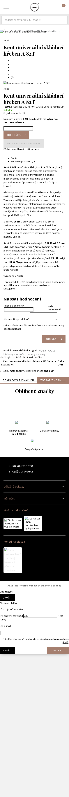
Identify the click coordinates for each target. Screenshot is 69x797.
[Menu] (6, 7)
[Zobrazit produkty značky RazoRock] (34, 701)
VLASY (17, 31)
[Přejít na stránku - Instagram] (63, 469)
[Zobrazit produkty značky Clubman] (34, 452)
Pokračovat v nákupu (18, 380)
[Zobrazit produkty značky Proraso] (34, 687)
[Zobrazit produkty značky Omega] (34, 672)
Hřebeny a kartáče (47, 31)
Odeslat (55, 650)
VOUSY (29, 31)
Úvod (6, 31)
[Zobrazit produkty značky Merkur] (34, 584)
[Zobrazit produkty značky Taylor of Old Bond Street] (34, 775)
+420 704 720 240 (21, 466)
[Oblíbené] (51, 7)
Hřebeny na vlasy (35, 354)
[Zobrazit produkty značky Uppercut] (34, 789)
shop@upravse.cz (21, 471)
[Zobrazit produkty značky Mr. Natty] (34, 642)
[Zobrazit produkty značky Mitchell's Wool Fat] (34, 598)
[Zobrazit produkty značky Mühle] (34, 657)
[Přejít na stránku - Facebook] (56, 469)
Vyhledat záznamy (64, 20)
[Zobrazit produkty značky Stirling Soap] (34, 745)
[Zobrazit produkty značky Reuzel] (34, 716)
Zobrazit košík (50, 380)
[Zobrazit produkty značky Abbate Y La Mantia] (34, 408)
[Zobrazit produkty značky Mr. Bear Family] (34, 628)
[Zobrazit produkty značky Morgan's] (34, 613)
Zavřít (7, 597)
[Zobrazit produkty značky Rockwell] (34, 731)
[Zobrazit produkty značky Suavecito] (34, 760)
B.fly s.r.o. (34, 7)
